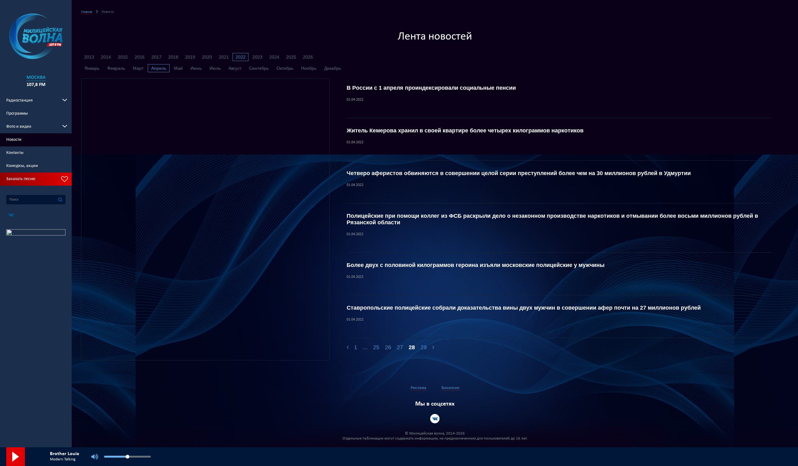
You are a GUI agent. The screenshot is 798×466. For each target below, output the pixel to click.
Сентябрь (259, 68)
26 (388, 347)
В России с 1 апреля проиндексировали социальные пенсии (431, 88)
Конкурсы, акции (22, 166)
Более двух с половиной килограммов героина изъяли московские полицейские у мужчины (475, 265)
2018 (173, 57)
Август (234, 68)
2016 (140, 57)
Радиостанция (19, 100)
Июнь (196, 68)
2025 (291, 57)
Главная (86, 12)
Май (178, 68)
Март (138, 68)
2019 (190, 57)
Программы (17, 113)
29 (424, 347)
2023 (257, 57)
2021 (224, 57)
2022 (241, 57)
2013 (89, 57)
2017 (156, 57)
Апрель (158, 68)
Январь (91, 68)
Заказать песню (20, 179)
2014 (106, 57)
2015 (123, 57)
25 (376, 347)
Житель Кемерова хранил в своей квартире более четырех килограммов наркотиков (465, 130)
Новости (14, 139)
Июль (215, 68)
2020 (207, 57)
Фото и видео (18, 126)
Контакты (14, 152)
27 (400, 347)
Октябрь (284, 68)
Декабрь (332, 68)
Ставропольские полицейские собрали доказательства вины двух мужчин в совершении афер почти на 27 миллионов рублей (524, 308)
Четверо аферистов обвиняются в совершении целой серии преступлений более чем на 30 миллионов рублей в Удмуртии (519, 173)
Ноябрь (308, 68)
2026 (308, 57)
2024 (274, 57)
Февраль (116, 68)
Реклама (418, 388)
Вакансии (450, 388)
